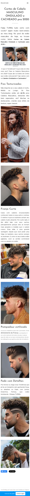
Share (4, 471)
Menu (27, 2)
